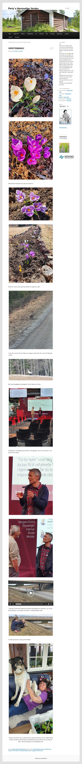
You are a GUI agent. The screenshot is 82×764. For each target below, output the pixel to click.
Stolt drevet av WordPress (41, 758)
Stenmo (10, 37)
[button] (31, 593)
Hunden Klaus (48, 749)
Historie (23, 33)
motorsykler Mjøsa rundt (25, 750)
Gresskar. (69, 99)
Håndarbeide (30, 33)
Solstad (66, 33)
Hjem (10, 33)
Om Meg (52, 33)
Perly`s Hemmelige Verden (23, 8)
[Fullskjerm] (51, 604)
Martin (60, 97)
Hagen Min (16, 33)
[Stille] (48, 604)
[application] (30, 593)
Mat (47, 33)
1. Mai (33, 749)
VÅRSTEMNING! (16, 48)
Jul (36, 33)
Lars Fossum (16, 750)
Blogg (13, 749)
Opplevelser (59, 33)
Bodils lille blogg (63, 127)
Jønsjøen (41, 33)
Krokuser (10, 750)
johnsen (21, 51)
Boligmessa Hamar (39, 749)
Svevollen (17, 37)
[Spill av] (10, 604)
